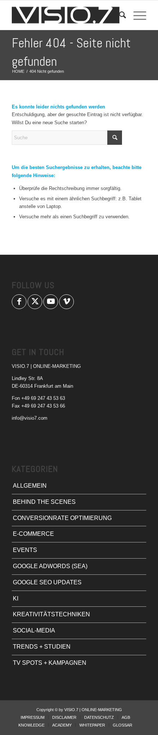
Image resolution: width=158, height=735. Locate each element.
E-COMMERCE (33, 534)
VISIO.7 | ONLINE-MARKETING (93, 709)
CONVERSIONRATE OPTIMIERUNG (62, 518)
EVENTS (25, 550)
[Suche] (119, 15)
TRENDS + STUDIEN (42, 646)
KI (15, 598)
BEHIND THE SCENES (44, 502)
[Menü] (136, 15)
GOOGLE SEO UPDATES (47, 582)
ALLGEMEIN (30, 486)
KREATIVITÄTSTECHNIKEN (51, 614)
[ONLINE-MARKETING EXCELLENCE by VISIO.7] (65, 15)
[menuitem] (119, 15)
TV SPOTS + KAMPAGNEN (49, 663)
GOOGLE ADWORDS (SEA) (50, 566)
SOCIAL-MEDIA (34, 630)
